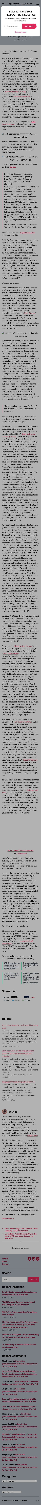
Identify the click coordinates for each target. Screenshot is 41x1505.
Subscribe (29, 26)
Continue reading (20, 32)
